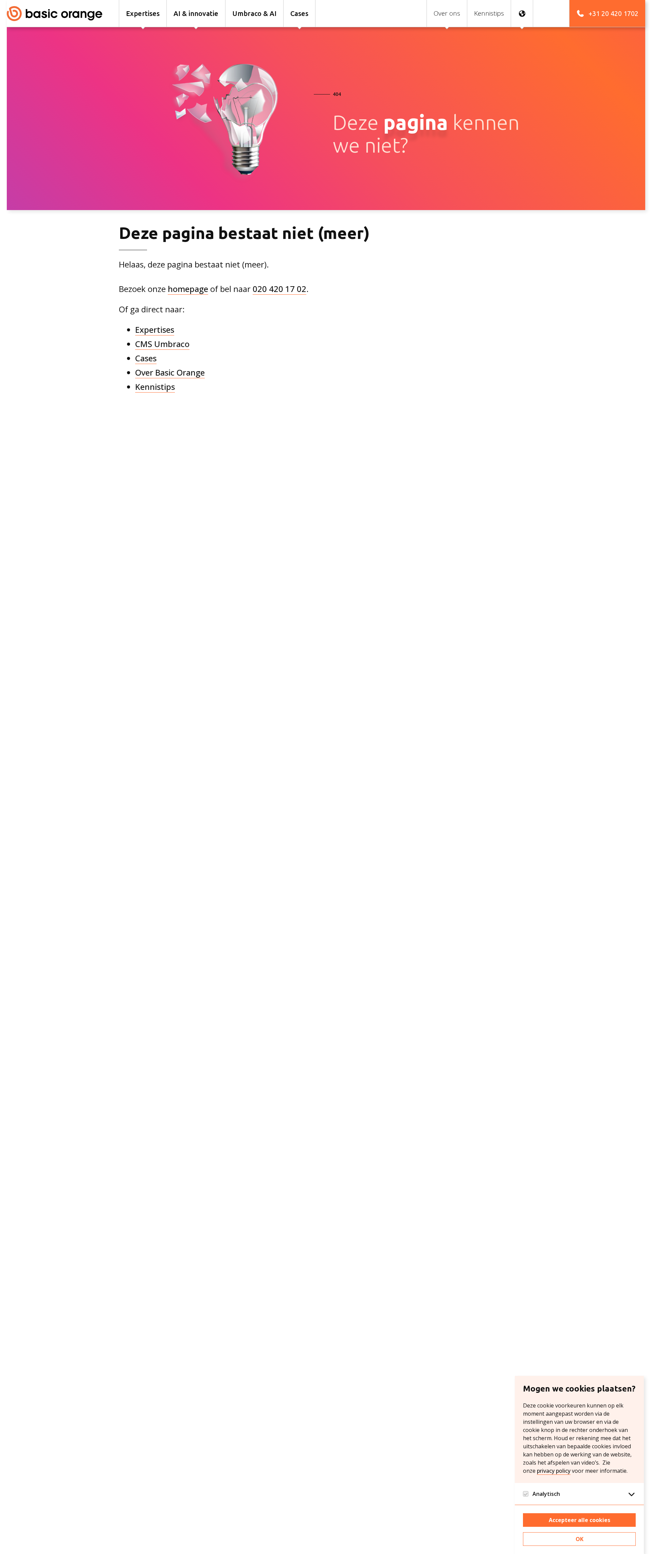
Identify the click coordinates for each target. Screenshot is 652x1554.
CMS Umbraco (162, 343)
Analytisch (546, 1494)
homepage (188, 288)
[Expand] (632, 1493)
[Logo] (58, 13)
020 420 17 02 (279, 288)
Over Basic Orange (170, 372)
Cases (146, 358)
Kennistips (155, 386)
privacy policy (553, 1470)
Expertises (154, 329)
